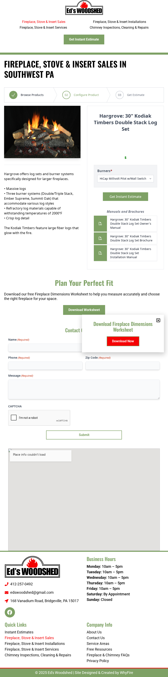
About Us (94, 632)
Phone (19, 357)
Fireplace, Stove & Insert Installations (119, 22)
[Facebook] (10, 612)
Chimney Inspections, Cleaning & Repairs (119, 27)
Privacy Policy (98, 661)
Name (18, 339)
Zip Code (97, 357)
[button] (158, 320)
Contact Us (96, 638)
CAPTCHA (15, 406)
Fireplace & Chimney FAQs (108, 655)
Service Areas (98, 643)
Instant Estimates (19, 632)
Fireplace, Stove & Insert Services (43, 27)
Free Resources (99, 649)
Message (20, 375)
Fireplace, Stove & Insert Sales (43, 22)
